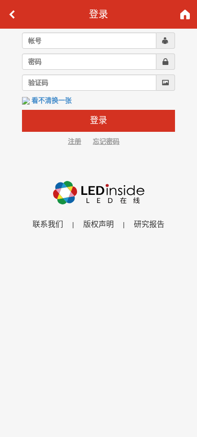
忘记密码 (106, 141)
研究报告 (149, 224)
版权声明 (98, 224)
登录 (98, 120)
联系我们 (48, 224)
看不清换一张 (52, 100)
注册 (74, 141)
